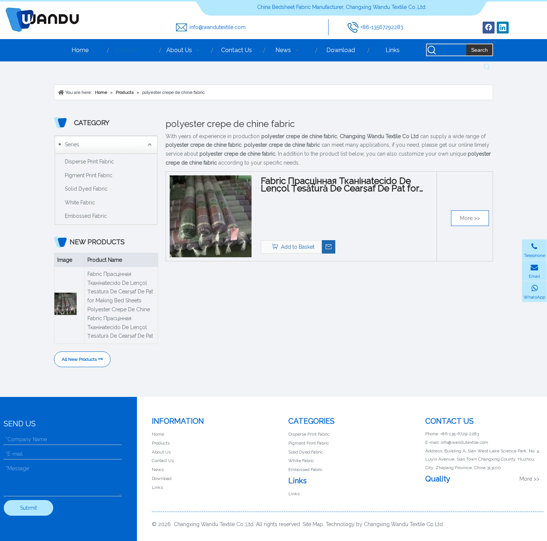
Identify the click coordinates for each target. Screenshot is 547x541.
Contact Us (163, 460)
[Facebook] (489, 28)
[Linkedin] (503, 28)
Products (161, 443)
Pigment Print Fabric (88, 175)
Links (157, 487)
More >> (470, 218)
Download (162, 478)
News (158, 469)
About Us (161, 452)
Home (158, 434)
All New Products (80, 359)
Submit (28, 508)
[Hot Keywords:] (487, 67)
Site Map (313, 524)
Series (72, 144)
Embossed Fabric (86, 216)
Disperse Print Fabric (89, 162)
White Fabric (80, 203)
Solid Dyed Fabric (86, 189)
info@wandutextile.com (217, 27)
